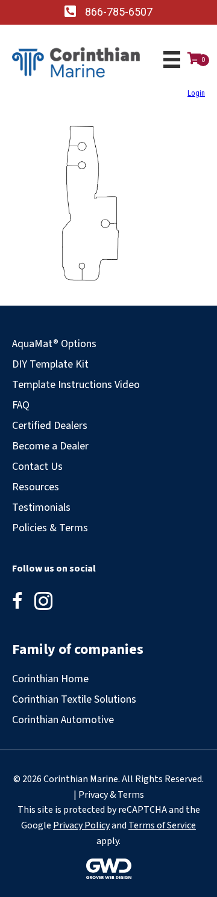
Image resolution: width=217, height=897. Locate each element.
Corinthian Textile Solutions (74, 699)
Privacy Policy (81, 825)
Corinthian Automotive (63, 719)
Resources (35, 487)
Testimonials (41, 507)
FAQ (21, 405)
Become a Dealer (50, 446)
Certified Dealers (49, 425)
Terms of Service (162, 825)
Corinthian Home (50, 678)
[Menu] (172, 59)
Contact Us (37, 466)
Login (196, 92)
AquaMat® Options (54, 343)
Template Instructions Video (76, 384)
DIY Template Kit (50, 364)
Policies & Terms (50, 527)
